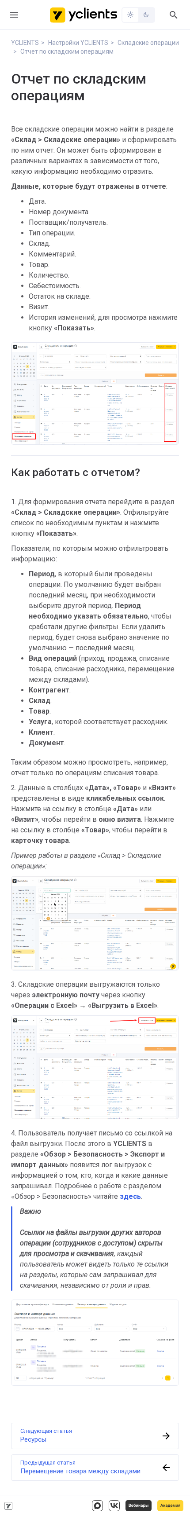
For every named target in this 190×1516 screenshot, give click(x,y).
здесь (130, 1196)
